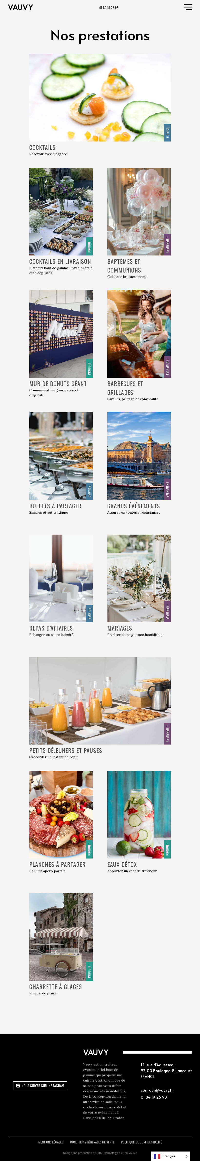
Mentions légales (50, 1141)
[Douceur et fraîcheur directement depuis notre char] (18, 1068)
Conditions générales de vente (92, 1141)
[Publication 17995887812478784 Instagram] (18, 1057)
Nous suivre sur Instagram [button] (42, 1085)
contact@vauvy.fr (157, 1090)
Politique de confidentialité (141, 1141)
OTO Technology (107, 1153)
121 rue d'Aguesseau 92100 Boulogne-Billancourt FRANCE (166, 1070)
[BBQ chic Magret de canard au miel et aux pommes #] (62, 1068)
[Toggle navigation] (188, 7)
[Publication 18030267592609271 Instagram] (40, 1057)
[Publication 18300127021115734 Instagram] (62, 1057)
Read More (100, 1029)
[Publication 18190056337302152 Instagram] (40, 1068)
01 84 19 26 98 (108, 7)
